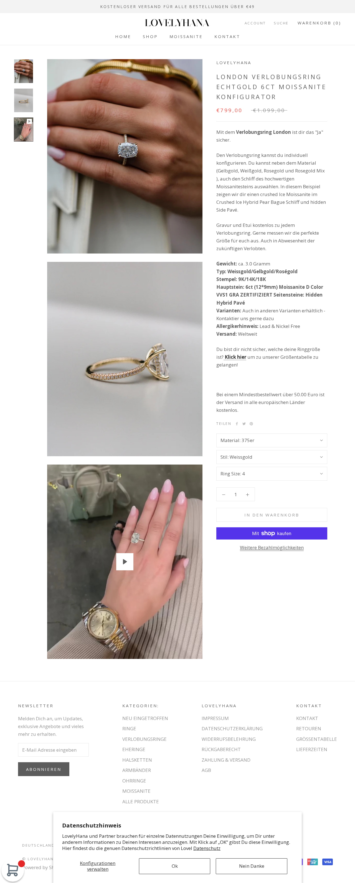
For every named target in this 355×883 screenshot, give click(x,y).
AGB (206, 770)
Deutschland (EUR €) (47, 845)
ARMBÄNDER (136, 770)
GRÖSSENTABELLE (316, 739)
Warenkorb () (319, 23)
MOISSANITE (186, 36)
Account (255, 23)
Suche (281, 23)
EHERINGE (133, 749)
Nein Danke (251, 866)
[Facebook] (237, 423)
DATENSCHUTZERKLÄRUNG (232, 728)
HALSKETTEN (137, 760)
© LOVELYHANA (39, 858)
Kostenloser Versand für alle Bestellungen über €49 (177, 6)
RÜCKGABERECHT (221, 749)
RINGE (129, 728)
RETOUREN (308, 728)
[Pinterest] (251, 423)
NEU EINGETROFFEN (145, 718)
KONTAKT (227, 36)
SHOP (150, 36)
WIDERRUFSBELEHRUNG (229, 739)
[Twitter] (244, 423)
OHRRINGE (134, 780)
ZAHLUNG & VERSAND (226, 760)
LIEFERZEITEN (311, 749)
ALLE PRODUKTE (140, 801)
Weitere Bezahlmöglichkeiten (272, 547)
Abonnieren (43, 769)
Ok (175, 866)
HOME (123, 36)
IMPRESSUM (215, 718)
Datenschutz (206, 848)
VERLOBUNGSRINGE (144, 739)
